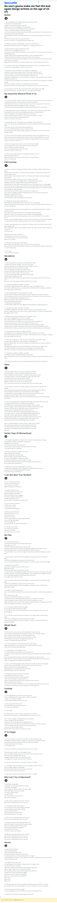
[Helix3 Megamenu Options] (45, 2)
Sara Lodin (10, 2)
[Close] (0, 897)
